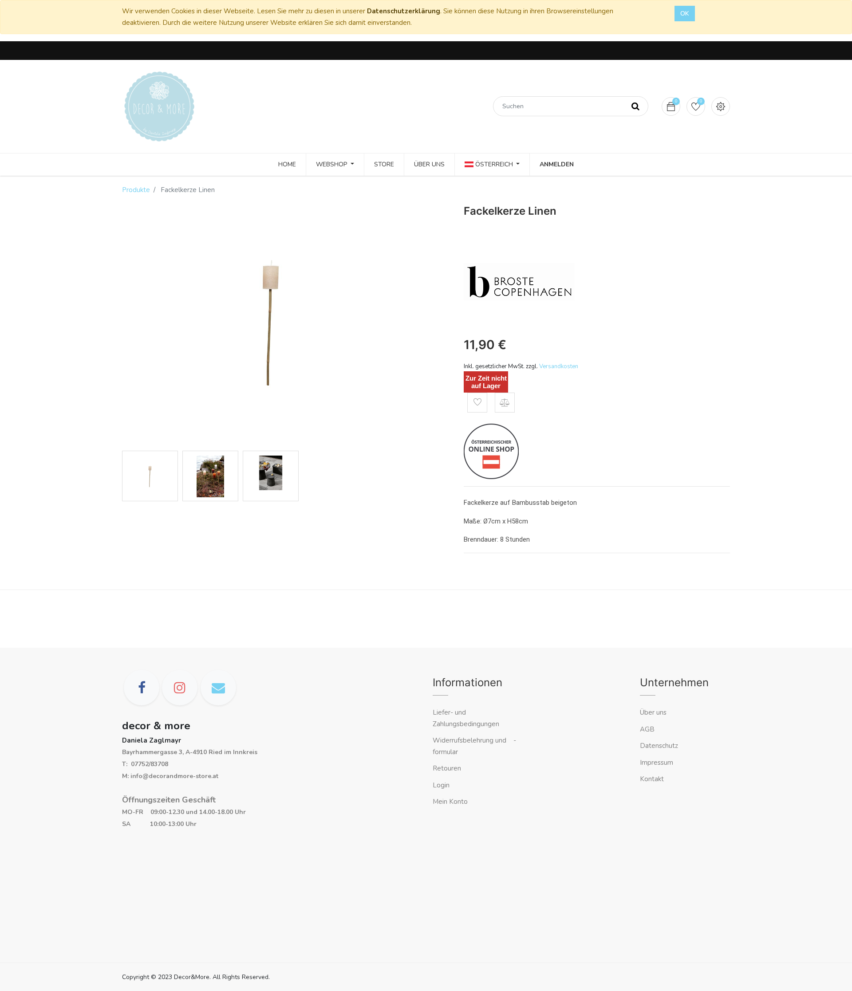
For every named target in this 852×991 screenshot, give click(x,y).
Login (441, 785)
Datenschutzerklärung (403, 11)
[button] (477, 403)
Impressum (657, 762)
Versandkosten (558, 366)
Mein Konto (450, 801)
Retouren (447, 768)
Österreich (494, 164)
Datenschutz (659, 745)
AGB (647, 729)
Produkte (136, 189)
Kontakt (653, 779)
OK (684, 13)
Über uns (653, 712)
